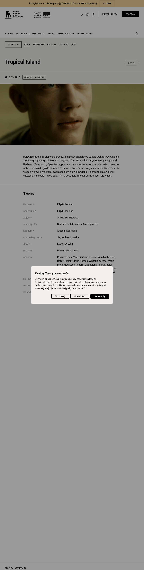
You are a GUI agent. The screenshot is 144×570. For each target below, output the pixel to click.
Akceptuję (99, 296)
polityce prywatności (76, 288)
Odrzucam (79, 296)
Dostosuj (60, 296)
